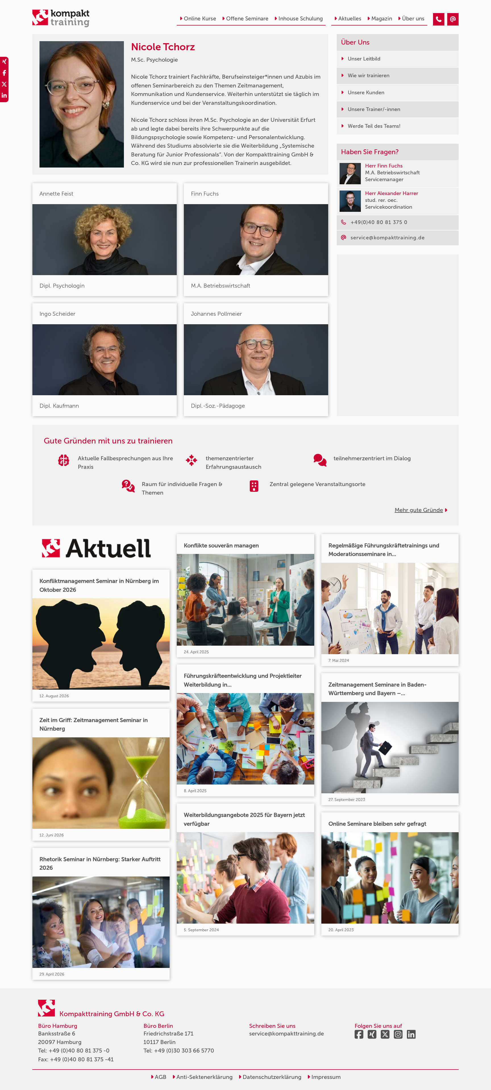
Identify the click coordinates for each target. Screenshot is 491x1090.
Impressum (325, 1077)
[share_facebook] (4, 73)
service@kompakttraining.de (286, 1033)
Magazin (381, 18)
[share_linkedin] (4, 96)
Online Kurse (200, 18)
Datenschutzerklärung (271, 1077)
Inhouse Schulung (300, 18)
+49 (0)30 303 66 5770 (184, 1050)
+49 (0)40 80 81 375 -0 (79, 1050)
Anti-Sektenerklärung (204, 1077)
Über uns (413, 18)
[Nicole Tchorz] (438, 19)
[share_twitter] (4, 85)
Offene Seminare (247, 18)
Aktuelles (349, 18)
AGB (160, 1077)
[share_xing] (4, 62)
